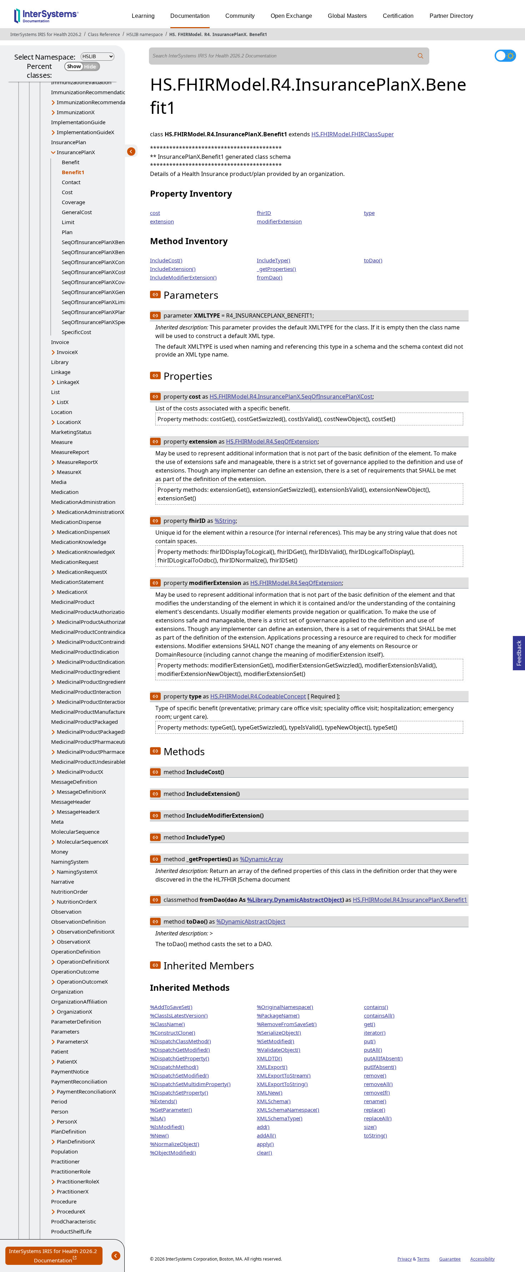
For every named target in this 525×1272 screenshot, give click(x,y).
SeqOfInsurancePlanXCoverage (100, 282)
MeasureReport (70, 451)
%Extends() (163, 1101)
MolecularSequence (75, 831)
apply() (265, 1143)
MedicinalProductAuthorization (89, 611)
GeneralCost (77, 212)
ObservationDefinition (78, 921)
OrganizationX (74, 1011)
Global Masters (347, 16)
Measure (61, 441)
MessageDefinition (74, 781)
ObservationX (73, 941)
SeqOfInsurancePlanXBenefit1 (99, 252)
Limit (68, 222)
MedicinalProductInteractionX (93, 701)
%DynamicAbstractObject (250, 921)
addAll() (266, 1135)
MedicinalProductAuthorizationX (97, 621)
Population (64, 1151)
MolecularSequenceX (82, 841)
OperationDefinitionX (83, 961)
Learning (143, 16)
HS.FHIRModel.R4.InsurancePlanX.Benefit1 (410, 900)
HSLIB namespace (144, 34)
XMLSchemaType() (279, 1118)
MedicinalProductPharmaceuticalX (99, 751)
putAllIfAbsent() (383, 1058)
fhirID (264, 212)
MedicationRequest (74, 561)
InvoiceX (67, 351)
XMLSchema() (274, 1101)
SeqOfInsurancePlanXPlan (94, 312)
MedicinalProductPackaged (84, 721)
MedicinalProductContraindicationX (100, 641)
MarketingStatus (71, 431)
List (55, 391)
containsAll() (379, 1015)
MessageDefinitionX (81, 791)
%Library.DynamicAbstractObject (294, 900)
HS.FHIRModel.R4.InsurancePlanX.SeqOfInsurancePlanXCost (291, 396)
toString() (375, 1135)
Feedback (519, 651)
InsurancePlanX (229, 34)
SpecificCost (76, 331)
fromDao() (269, 277)
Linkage (60, 371)
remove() (375, 1075)
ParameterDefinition (76, 1021)
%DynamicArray (261, 859)
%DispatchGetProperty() (179, 1058)
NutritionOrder (69, 891)
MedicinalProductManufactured (90, 711)
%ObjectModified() (173, 1152)
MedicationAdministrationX (90, 511)
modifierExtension (279, 221)
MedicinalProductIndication (85, 651)
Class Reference (104, 34)
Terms (423, 1259)
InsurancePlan (68, 142)
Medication (65, 491)
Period (59, 1101)
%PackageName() (278, 1015)
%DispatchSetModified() (179, 1075)
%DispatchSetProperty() (179, 1092)
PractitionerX (73, 1191)
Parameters (65, 1031)
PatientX (67, 1061)
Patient (59, 1051)
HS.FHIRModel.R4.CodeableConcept (258, 696)
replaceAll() (378, 1118)
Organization (67, 991)
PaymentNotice (70, 1071)
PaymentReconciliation (79, 1081)
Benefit (70, 162)
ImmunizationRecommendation (90, 92)
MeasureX (69, 471)
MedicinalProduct (72, 601)
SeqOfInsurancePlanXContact (98, 262)
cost (155, 212)
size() (370, 1126)
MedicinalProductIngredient (85, 671)
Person (59, 1111)
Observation (66, 911)
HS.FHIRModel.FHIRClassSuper (352, 134)
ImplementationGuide (78, 122)
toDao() (373, 260)
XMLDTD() (269, 1058)
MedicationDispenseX (83, 531)
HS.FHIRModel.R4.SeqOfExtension (272, 441)
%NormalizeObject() (174, 1143)
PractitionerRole (70, 1171)
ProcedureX (71, 1211)
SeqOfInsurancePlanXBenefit (97, 242)
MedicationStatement (77, 581)
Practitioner (65, 1161)
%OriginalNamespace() (285, 1006)
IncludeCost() (166, 260)
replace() (374, 1109)
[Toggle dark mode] (505, 56)
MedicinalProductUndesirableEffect (94, 761)
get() (369, 1024)
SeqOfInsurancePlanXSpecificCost (103, 321)
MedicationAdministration (83, 501)
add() (263, 1126)
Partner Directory (452, 16)
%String (225, 521)
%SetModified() (275, 1041)
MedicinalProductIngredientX (93, 681)
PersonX (67, 1121)
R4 (207, 34)
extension (162, 221)
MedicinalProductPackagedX (92, 731)
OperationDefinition (75, 951)
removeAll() (378, 1083)
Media (58, 481)
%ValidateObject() (278, 1049)
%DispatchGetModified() (180, 1049)
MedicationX (72, 591)
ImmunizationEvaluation (81, 82)
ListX (63, 401)
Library (60, 361)
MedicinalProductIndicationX (92, 661)
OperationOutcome (75, 971)
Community (240, 16)
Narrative (62, 881)
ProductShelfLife (71, 1231)
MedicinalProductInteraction (86, 691)
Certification (398, 16)
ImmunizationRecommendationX (97, 102)
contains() (376, 1006)
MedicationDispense (76, 521)
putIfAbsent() (380, 1066)
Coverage (73, 202)
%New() (159, 1135)
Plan (67, 232)
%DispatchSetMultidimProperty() (190, 1083)
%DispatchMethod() (174, 1066)
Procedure (63, 1201)
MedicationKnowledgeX (86, 551)
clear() (264, 1152)
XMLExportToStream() (284, 1075)
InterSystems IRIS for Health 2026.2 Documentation (55, 1256)
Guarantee (450, 1259)
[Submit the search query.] (420, 56)
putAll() (373, 1049)
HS (172, 34)
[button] (155, 294)
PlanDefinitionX (76, 1141)
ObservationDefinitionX (86, 931)
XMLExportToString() (282, 1083)
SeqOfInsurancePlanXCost (94, 272)
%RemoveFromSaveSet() (287, 1024)
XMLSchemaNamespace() (288, 1109)
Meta (57, 821)
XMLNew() (269, 1092)
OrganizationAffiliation (79, 1001)
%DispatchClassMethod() (180, 1041)
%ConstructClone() (172, 1032)
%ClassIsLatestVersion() (179, 1015)
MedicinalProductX (80, 771)
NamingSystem (70, 861)
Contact (71, 182)
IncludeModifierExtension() (183, 277)
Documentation (190, 16)
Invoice (60, 341)
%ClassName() (167, 1024)
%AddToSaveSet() (171, 1006)
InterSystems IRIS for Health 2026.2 (45, 34)
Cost (67, 192)
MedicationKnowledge (78, 541)
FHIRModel (189, 34)
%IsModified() (167, 1126)
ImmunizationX (76, 112)
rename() (375, 1101)
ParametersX (72, 1041)
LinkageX (68, 381)
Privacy (405, 1259)
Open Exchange (291, 16)
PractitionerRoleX (78, 1181)
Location (61, 411)
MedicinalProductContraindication (93, 631)
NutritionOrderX (77, 901)
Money (59, 851)
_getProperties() (276, 268)
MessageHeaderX (78, 811)
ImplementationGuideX (85, 132)
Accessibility (482, 1259)
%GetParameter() (171, 1109)
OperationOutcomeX (82, 981)
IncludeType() (273, 260)
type (369, 212)
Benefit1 (258, 34)
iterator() (375, 1032)
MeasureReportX (77, 461)
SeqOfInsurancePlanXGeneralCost (103, 292)
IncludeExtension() (173, 268)
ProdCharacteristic (73, 1221)
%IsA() (158, 1118)
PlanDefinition (68, 1131)
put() (370, 1041)
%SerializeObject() (279, 1032)
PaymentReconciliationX (86, 1091)
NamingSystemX (77, 871)
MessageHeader (71, 801)
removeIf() (377, 1092)
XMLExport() (272, 1066)
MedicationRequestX (82, 571)
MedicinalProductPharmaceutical (91, 741)
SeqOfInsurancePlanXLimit (95, 302)
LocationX (69, 421)
